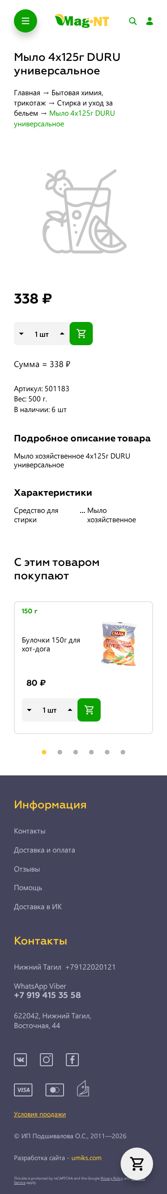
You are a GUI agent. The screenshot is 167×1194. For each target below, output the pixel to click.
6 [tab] (123, 752)
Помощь (28, 887)
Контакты (29, 830)
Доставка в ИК (38, 906)
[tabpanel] (83, 667)
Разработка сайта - (58, 1158)
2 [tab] (60, 752)
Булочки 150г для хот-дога (51, 644)
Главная (27, 92)
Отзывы (27, 868)
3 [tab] (75, 752)
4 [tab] (91, 752)
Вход (149, 21)
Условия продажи (40, 1113)
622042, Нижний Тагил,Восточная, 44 (52, 1020)
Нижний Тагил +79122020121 (65, 966)
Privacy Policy (112, 1178)
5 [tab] (107, 752)
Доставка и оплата (44, 849)
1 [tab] (44, 752)
